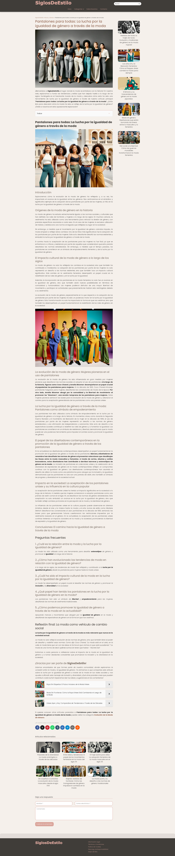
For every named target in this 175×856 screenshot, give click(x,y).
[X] (42, 727)
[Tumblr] (57, 727)
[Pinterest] (47, 727)
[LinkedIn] (62, 727)
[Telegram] (67, 727)
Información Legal (94, 842)
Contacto (103, 9)
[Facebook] (37, 727)
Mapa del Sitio (92, 852)
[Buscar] (139, 3)
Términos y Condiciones (96, 844)
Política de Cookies (94, 847)
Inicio (69, 9)
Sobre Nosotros (91, 9)
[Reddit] (77, 727)
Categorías (78, 9)
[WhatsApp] (52, 727)
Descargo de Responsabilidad (98, 849)
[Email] (72, 727)
